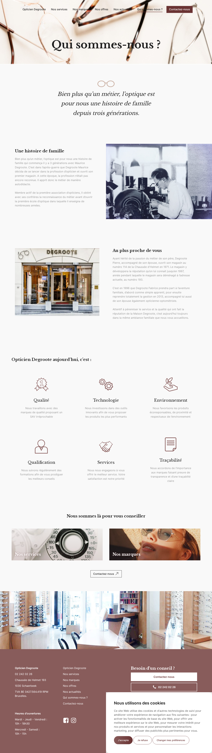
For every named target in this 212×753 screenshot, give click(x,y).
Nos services (59, 9)
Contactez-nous (179, 9)
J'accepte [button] (123, 740)
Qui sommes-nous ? (149, 9)
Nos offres (101, 9)
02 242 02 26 (23, 674)
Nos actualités (123, 9)
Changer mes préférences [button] (171, 740)
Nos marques (81, 9)
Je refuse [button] (142, 740)
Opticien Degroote (34, 9)
